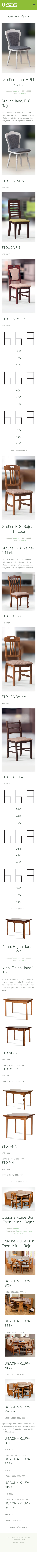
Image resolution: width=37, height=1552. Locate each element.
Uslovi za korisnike (18, 1543)
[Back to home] (9, 5)
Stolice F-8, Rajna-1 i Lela (18, 529)
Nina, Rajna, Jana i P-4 (18, 949)
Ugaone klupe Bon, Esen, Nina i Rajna (18, 1220)
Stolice (23, 93)
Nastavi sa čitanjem (17, 450)
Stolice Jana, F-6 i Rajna (18, 82)
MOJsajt (21, 1539)
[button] (34, 5)
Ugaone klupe (21, 1231)
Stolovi (23, 960)
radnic (16, 91)
